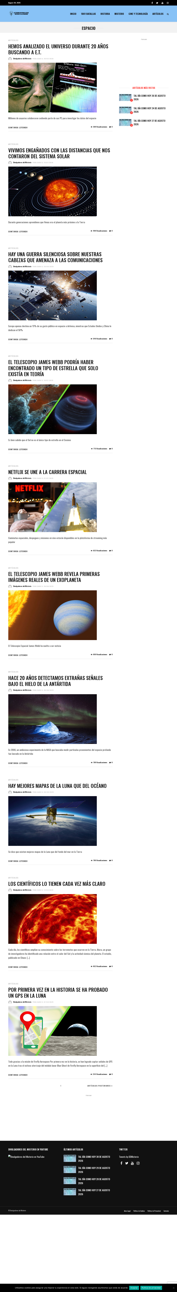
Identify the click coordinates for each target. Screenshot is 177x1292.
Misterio (119, 13)
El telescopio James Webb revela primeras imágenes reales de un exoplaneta (54, 576)
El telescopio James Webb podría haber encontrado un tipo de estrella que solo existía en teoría (53, 367)
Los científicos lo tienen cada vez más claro (56, 883)
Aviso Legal (127, 1211)
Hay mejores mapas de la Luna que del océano (57, 785)
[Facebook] (121, 1163)
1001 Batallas (88, 13)
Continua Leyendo (18, 127)
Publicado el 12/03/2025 (43, 890)
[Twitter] (126, 1163)
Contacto (166, 1211)
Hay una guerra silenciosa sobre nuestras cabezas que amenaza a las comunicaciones (55, 257)
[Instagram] (168, 3)
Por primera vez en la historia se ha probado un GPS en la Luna (58, 992)
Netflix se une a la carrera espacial (47, 471)
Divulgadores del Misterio (22, 58)
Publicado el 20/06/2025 (43, 690)
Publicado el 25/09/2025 (43, 266)
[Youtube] (162, 3)
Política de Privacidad (154, 1211)
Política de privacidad (151, 1288)
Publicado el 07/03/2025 (43, 1002)
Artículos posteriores (99, 1086)
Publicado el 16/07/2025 (43, 380)
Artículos (157, 13)
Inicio (73, 13)
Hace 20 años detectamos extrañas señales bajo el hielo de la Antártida (55, 680)
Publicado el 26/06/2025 (43, 586)
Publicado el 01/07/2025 (43, 478)
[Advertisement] (144, 61)
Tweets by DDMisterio (129, 1156)
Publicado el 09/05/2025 (43, 792)
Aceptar (134, 1288)
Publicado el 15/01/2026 (43, 162)
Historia (105, 13)
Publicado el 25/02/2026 (43, 59)
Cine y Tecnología (138, 13)
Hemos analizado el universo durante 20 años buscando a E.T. (58, 49)
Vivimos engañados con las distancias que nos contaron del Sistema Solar (59, 153)
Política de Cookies (139, 1211)
